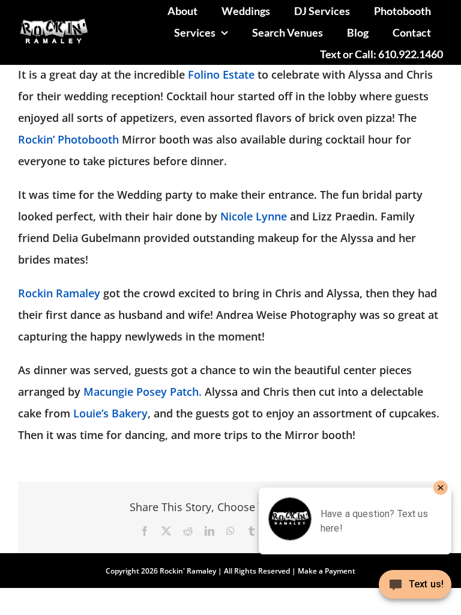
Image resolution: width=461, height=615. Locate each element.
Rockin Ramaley (60, 293)
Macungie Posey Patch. (142, 391)
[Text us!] (415, 589)
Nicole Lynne (253, 216)
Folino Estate (221, 74)
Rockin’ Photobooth (70, 139)
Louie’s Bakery (110, 413)
